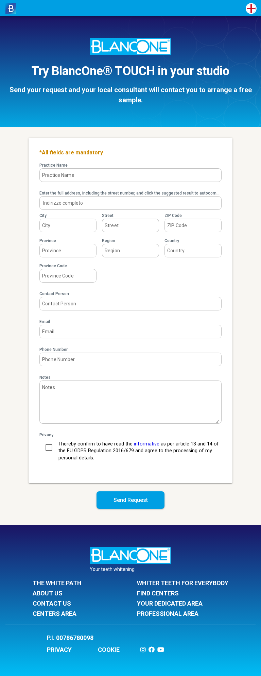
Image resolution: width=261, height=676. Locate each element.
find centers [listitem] (158, 593)
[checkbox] (49, 447)
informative (146, 444)
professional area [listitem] (167, 613)
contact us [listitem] (52, 603)
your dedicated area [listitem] (170, 603)
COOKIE (109, 649)
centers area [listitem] (54, 613)
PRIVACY (59, 649)
